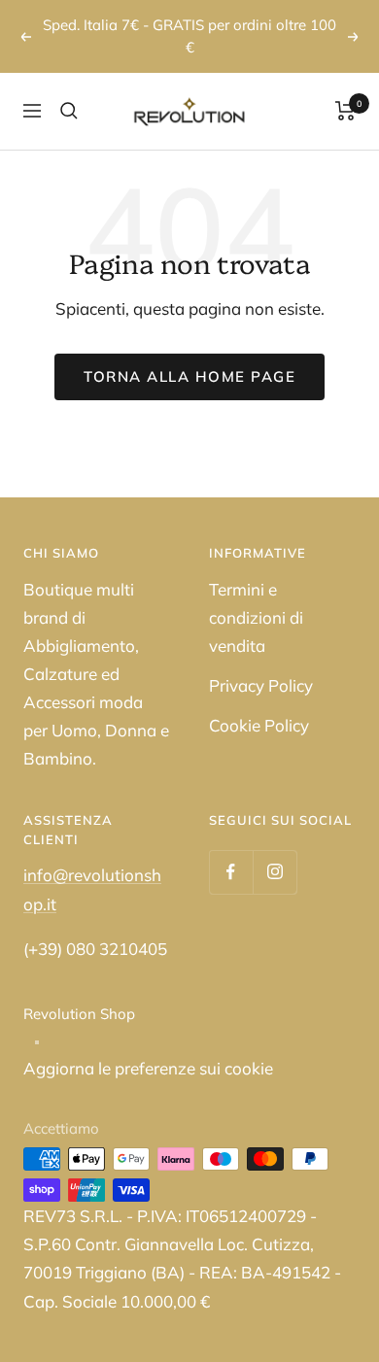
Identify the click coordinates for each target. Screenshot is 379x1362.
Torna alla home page (189, 376)
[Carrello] (345, 110)
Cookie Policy (259, 725)
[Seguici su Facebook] (231, 872)
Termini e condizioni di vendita (256, 617)
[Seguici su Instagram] (274, 872)
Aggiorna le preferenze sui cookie (148, 1068)
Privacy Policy (261, 685)
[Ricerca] (69, 110)
